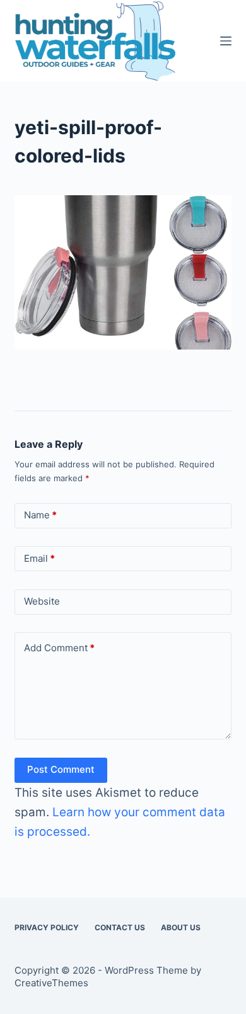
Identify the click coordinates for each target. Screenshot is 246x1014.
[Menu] (225, 41)
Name (40, 515)
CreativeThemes (51, 983)
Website (42, 601)
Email (39, 558)
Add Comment (59, 648)
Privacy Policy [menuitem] (47, 927)
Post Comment (61, 769)
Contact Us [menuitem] (120, 927)
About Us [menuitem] (181, 927)
